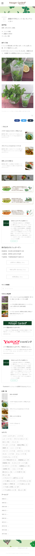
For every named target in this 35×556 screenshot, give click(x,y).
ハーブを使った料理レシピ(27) (19, 111)
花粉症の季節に (22, 445)
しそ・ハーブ (7, 439)
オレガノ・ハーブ (8, 454)
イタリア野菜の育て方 (9, 460)
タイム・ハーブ (21, 454)
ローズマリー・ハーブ (10, 466)
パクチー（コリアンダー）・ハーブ (13, 436)
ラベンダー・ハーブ (9, 445)
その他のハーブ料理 (9, 484)
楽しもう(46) (27, 111)
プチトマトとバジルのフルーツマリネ (11, 146)
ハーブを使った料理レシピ (11, 487)
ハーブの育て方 (19, 472)
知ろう (6, 442)
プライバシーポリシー (20, 439)
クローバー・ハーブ (9, 451)
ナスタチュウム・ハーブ (10, 457)
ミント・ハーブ (15, 448)
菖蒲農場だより (23, 460)
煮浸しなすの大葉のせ (7, 161)
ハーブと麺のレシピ (9, 481)
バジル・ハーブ (17, 469)
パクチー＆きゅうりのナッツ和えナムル (12, 131)
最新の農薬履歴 (14, 394)
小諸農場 (6, 469)
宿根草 (5, 448)
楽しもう (22, 490)
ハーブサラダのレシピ (24, 481)
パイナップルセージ (15, 423)
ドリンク (15, 442)
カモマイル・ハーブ (23, 451)
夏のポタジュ (7, 472)
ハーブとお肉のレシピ (9, 490)
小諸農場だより (24, 466)
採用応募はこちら (17, 277)
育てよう (6, 475)
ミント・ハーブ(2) (9, 111)
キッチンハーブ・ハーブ (19, 463)
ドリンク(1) (4, 111)
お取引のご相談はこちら (17, 262)
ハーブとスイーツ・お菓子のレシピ (13, 478)
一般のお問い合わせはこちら (17, 269)
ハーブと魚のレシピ (23, 484)
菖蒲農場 (6, 463)
